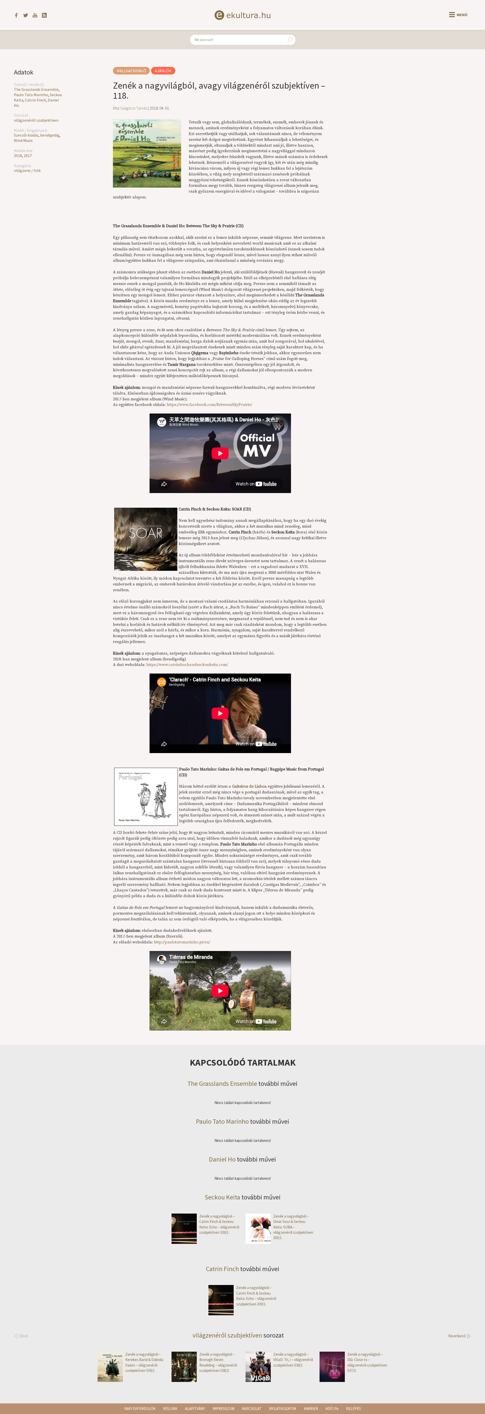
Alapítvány (195, 1408)
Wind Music (23, 140)
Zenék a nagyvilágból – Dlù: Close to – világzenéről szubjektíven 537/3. (367, 1362)
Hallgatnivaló (131, 70)
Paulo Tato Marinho (31, 94)
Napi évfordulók (140, 1408)
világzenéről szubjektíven (36, 120)
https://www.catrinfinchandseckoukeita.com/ (187, 664)
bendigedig (49, 135)
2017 (28, 155)
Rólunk (170, 1408)
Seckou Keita (222, 1197)
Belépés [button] (353, 1408)
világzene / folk (27, 170)
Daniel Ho (222, 1159)
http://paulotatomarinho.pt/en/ (182, 942)
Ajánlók (163, 70)
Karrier (311, 1408)
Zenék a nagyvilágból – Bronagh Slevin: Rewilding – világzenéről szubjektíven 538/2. (218, 1362)
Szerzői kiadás (26, 135)
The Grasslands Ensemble (36, 89)
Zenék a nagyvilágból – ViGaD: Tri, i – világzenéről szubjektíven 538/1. (293, 1360)
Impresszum (223, 1408)
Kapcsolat (251, 1408)
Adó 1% (332, 1408)
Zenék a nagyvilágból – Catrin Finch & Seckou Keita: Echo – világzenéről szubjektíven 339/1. (219, 1224)
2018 (18, 155)
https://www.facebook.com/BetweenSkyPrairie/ (209, 404)
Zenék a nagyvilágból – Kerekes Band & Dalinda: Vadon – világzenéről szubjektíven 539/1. (144, 1362)
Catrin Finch (35, 99)
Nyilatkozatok (282, 1408)
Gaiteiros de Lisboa (249, 786)
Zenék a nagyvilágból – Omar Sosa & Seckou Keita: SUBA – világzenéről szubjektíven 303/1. (293, 1227)
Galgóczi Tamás (133, 108)
